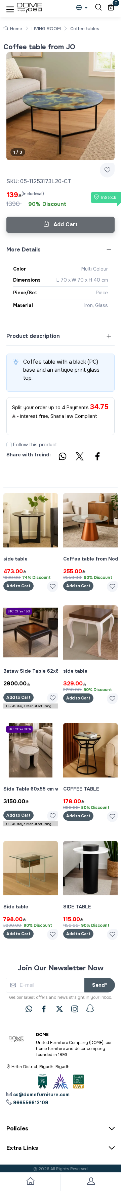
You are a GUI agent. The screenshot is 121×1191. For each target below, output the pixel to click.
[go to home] (30, 1182)
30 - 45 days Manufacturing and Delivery (31, 706)
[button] (10, 8)
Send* (99, 985)
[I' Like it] (52, 586)
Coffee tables (84, 28)
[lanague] (83, 8)
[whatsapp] (29, 1009)
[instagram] (75, 1009)
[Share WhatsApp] (62, 457)
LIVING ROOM (46, 28)
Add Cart (65, 224)
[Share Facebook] (98, 457)
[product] (30, 520)
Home (16, 28)
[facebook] (44, 1009)
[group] (60, 106)
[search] (97, 8)
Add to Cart (18, 586)
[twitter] (59, 1009)
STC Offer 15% (19, 611)
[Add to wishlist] (107, 170)
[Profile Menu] (91, 1182)
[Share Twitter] (80, 457)
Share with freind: (28, 455)
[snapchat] (90, 1008)
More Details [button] (23, 249)
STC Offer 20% (19, 729)
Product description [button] (33, 336)
